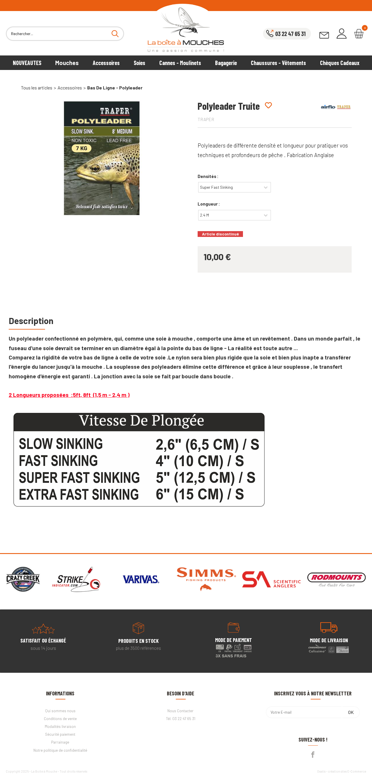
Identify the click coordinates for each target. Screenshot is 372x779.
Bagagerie (226, 62)
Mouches (67, 62)
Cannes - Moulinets (180, 62)
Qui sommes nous (60, 710)
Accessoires (106, 62)
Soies (139, 62)
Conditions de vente (60, 718)
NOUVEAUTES (27, 62)
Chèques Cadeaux (340, 62)
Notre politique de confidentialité (60, 750)
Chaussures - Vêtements (278, 62)
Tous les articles (36, 87)
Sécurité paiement (60, 734)
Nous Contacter (180, 710)
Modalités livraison (60, 726)
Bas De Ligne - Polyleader (114, 87)
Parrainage (60, 742)
